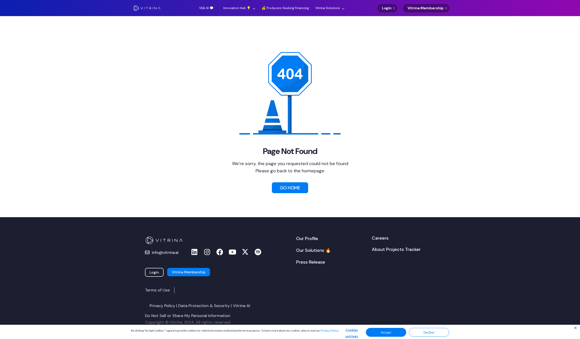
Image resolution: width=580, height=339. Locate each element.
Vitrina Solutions (327, 8)
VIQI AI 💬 (206, 8)
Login (387, 8)
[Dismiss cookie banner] (575, 328)
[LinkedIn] (194, 252)
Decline (429, 332)
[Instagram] (207, 252)
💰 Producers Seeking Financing (285, 8)
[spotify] (258, 252)
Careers (380, 238)
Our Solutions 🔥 (313, 250)
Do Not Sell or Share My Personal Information (187, 315)
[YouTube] (232, 252)
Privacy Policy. (330, 330)
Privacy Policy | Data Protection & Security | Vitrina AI (200, 305)
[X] (245, 252)
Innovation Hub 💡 (237, 8)
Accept (386, 332)
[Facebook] (220, 252)
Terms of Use (157, 290)
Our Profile (307, 238)
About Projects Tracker (396, 249)
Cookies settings (351, 333)
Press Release (310, 262)
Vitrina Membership (426, 8)
